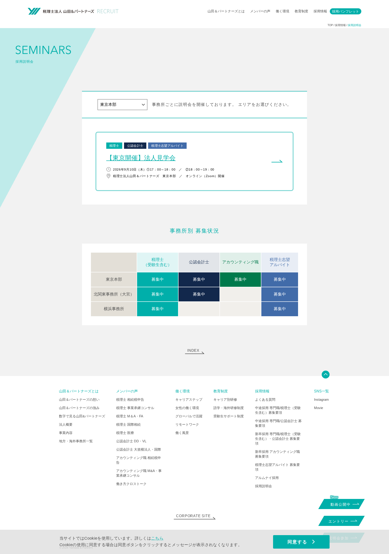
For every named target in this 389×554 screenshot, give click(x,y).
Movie (318, 408)
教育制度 (301, 11)
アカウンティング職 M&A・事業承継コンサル (139, 473)
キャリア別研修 (225, 399)
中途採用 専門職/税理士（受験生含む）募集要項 (278, 410)
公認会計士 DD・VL (131, 441)
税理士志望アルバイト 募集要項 (277, 467)
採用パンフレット (345, 11)
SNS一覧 (321, 391)
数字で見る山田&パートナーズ (82, 416)
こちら (157, 538)
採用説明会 (263, 486)
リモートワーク (187, 424)
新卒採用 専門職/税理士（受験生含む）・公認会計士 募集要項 (278, 438)
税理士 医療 (125, 433)
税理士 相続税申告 (130, 399)
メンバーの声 (260, 11)
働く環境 (282, 11)
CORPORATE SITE (193, 516)
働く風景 (182, 433)
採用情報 (320, 11)
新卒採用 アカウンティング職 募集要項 (277, 454)
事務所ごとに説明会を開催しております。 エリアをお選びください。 (222, 104)
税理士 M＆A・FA (129, 416)
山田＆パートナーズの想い (79, 399)
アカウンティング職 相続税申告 (138, 460)
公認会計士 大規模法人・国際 (138, 449)
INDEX (193, 350)
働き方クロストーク (131, 484)
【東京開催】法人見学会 (141, 157)
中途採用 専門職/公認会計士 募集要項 (278, 423)
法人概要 (65, 424)
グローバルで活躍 (188, 416)
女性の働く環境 (187, 408)
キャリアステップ (188, 399)
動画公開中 (340, 504)
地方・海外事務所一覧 (76, 441)
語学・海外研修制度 (228, 408)
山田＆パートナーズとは (226, 11)
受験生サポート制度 (228, 416)
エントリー (338, 521)
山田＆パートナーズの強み (79, 408)
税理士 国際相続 (128, 424)
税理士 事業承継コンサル (135, 408)
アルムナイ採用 (267, 478)
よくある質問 (265, 399)
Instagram (321, 399)
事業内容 (65, 433)
